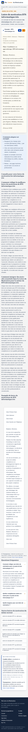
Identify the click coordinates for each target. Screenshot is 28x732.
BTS (7, 7)
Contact (20, 713)
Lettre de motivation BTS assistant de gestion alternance (13, 625)
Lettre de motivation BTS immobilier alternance (13, 620)
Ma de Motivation (12, 2)
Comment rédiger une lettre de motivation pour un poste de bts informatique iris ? (12, 566)
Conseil (3, 713)
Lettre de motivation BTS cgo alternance (12, 644)
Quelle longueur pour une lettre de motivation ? (13, 604)
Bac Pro (3, 722)
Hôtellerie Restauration (6, 720)
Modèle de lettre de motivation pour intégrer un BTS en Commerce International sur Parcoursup (13, 635)
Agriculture (4, 718)
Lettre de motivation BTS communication (12, 640)
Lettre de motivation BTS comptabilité (11, 629)
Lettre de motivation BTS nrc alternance (12, 616)
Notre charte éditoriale (17, 557)
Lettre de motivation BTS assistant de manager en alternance (13, 649)
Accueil (3, 7)
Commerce (4, 715)
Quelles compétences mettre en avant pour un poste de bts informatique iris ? (12, 595)
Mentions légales (22, 715)
